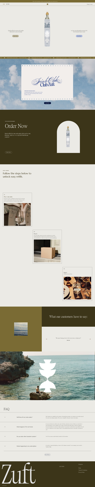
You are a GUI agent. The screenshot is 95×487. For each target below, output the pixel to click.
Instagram (80, 464)
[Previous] (46, 339)
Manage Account (89, 4)
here (50, 446)
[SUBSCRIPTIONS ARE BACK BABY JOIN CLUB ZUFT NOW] (47, 57)
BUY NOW (61, 466)
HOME (60, 464)
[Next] (90, 339)
